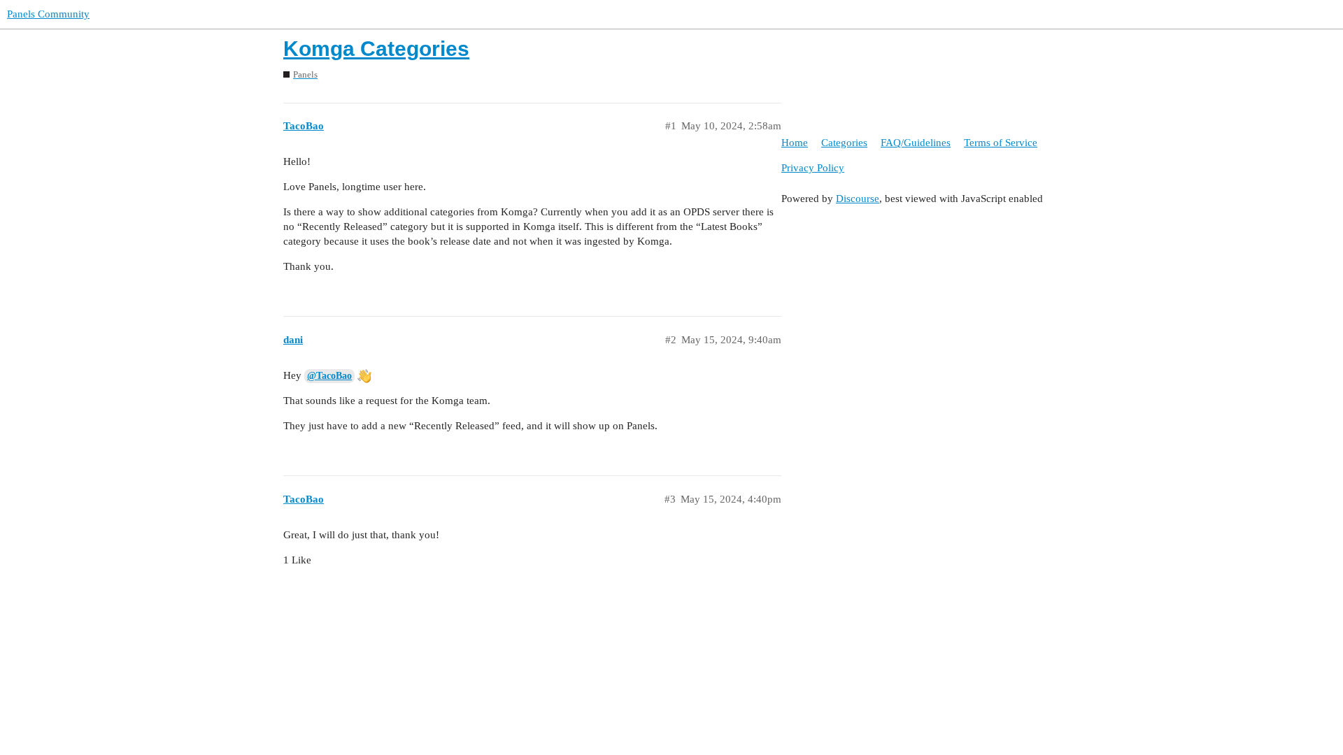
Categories (844, 142)
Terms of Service (1000, 142)
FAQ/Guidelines (916, 142)
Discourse (857, 198)
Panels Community (48, 14)
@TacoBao (329, 376)
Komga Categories (376, 48)
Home (794, 142)
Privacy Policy (812, 167)
